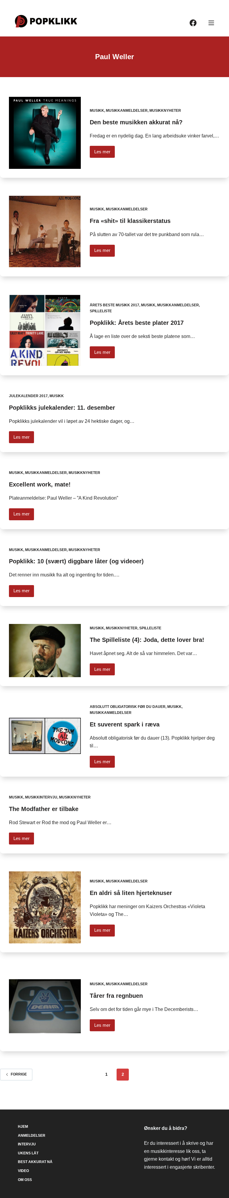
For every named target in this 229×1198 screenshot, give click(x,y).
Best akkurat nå (35, 1162)
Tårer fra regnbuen (116, 995)
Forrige (19, 1074)
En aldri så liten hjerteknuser (131, 893)
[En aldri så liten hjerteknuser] (45, 907)
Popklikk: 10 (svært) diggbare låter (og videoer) (76, 561)
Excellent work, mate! (40, 484)
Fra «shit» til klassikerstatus (130, 221)
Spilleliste (101, 311)
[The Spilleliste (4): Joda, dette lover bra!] (45, 650)
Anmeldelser (31, 1135)
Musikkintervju (41, 797)
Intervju (27, 1144)
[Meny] (211, 23)
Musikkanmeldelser (127, 110)
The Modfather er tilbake (43, 809)
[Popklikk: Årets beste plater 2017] (45, 330)
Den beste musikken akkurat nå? (136, 122)
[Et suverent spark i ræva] (45, 736)
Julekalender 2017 (28, 396)
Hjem (23, 1126)
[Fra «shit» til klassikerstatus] (45, 232)
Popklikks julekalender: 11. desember (62, 407)
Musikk (97, 110)
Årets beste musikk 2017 (114, 305)
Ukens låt (28, 1153)
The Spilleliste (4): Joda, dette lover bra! (147, 640)
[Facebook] (193, 22)
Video (23, 1171)
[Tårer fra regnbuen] (45, 1006)
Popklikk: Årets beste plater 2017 (137, 322)
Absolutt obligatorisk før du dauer (127, 707)
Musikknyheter (165, 110)
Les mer (104, 153)
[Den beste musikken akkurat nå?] (45, 133)
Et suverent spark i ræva (125, 724)
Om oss (25, 1180)
